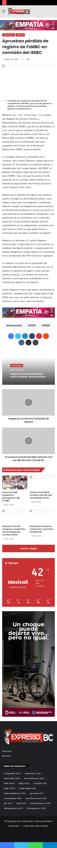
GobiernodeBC (27, 788)
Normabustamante (36, 798)
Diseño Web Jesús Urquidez (35, 826)
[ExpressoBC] (19, 11)
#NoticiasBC (12, 778)
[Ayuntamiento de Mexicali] (28, 25)
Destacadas (9, 35)
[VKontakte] (21, 342)
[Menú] (3, 12)
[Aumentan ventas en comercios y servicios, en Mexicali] (42, 516)
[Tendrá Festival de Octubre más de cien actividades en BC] (42, 482)
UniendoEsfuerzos (40, 803)
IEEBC (33, 325)
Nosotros (6, 756)
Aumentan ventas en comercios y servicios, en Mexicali (41, 529)
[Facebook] (11, 336)
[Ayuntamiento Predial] (28, 312)
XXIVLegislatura (13, 808)
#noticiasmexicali (34, 778)
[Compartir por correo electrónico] (28, 342)
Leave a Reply (28, 548)
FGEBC (23, 783)
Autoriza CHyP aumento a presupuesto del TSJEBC (11, 496)
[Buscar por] (53, 12)
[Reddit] (46, 336)
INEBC (47, 325)
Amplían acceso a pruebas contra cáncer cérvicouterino (28, 375)
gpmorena (37, 793)
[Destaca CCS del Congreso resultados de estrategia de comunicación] (14, 516)
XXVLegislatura (36, 808)
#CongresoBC (12, 773)
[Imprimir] (35, 342)
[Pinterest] (39, 336)
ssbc (8, 803)
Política (20, 35)
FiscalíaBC (40, 783)
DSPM (9, 783)
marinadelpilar (12, 798)
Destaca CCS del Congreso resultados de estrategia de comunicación (13, 530)
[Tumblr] (32, 336)
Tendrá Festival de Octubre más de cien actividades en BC (41, 495)
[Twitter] (18, 336)
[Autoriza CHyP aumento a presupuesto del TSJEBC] (14, 482)
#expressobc (15, 325)
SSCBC (21, 803)
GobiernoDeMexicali (15, 793)
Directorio (7, 751)
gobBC (9, 788)
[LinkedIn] (25, 336)
